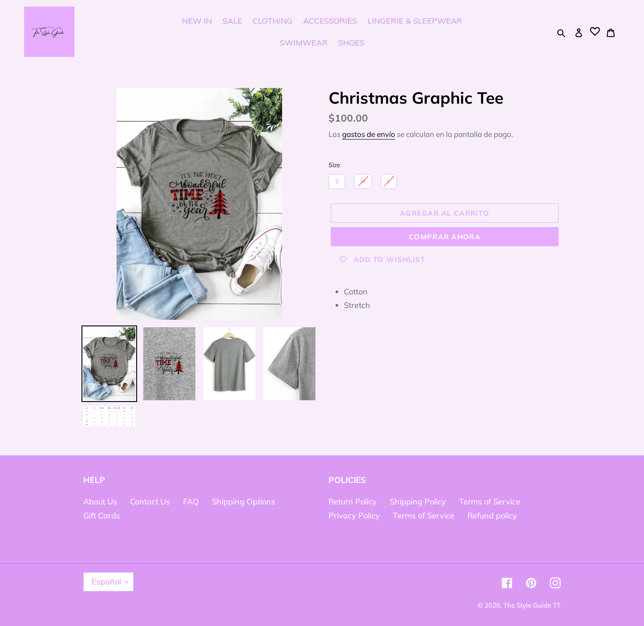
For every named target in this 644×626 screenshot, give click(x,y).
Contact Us (150, 502)
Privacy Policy (354, 516)
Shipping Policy (418, 502)
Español (106, 582)
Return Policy (353, 502)
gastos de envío (368, 134)
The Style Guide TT (532, 605)
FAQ (191, 502)
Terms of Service (489, 502)
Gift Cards (101, 516)
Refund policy (492, 516)
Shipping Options (243, 502)
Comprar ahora (445, 236)
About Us (100, 502)
